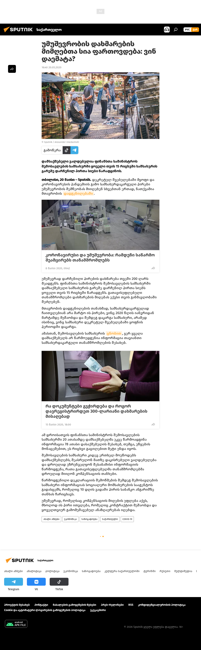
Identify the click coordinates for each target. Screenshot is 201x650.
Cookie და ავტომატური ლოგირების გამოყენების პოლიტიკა (44, 610)
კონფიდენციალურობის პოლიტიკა (161, 605)
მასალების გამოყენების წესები (74, 605)
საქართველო (110, 519)
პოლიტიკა (52, 571)
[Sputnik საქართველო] (19, 33)
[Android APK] (16, 624)
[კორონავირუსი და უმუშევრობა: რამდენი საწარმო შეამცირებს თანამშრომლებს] (100, 225)
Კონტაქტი (41, 605)
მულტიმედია (183, 571)
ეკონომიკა (70, 519)
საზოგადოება (89, 519)
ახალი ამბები (51, 519)
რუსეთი (165, 571)
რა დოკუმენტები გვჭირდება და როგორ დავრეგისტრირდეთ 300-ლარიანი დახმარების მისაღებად (96, 411)
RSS (130, 605)
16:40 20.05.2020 (51, 67)
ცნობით (114, 333)
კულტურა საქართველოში (122, 571)
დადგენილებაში (78, 193)
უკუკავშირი (98, 610)
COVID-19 (127, 519)
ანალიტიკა (34, 571)
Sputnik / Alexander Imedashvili (61, 142)
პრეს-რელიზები (112, 605)
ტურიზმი (149, 571)
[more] (153, 268)
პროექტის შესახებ (17, 605)
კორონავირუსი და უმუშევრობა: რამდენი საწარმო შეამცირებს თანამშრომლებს (100, 257)
